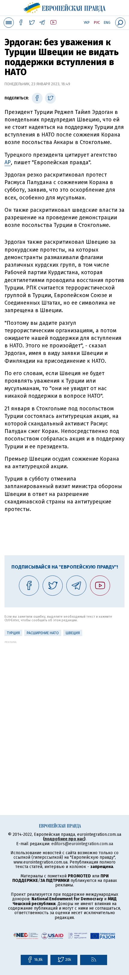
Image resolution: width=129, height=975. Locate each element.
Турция (13, 633)
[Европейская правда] (64, 7)
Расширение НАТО (43, 633)
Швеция (73, 633)
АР (7, 162)
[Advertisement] (64, 708)
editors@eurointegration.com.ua (82, 843)
